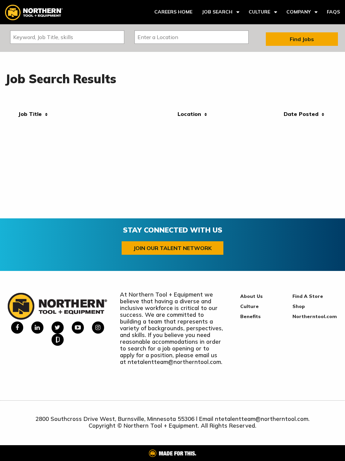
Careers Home (173, 12)
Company (298, 12)
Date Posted (303, 114)
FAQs (333, 12)
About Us (251, 296)
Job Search (217, 12)
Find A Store (307, 296)
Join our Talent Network (172, 248)
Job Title (31, 114)
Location (191, 114)
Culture (259, 12)
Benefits (250, 316)
